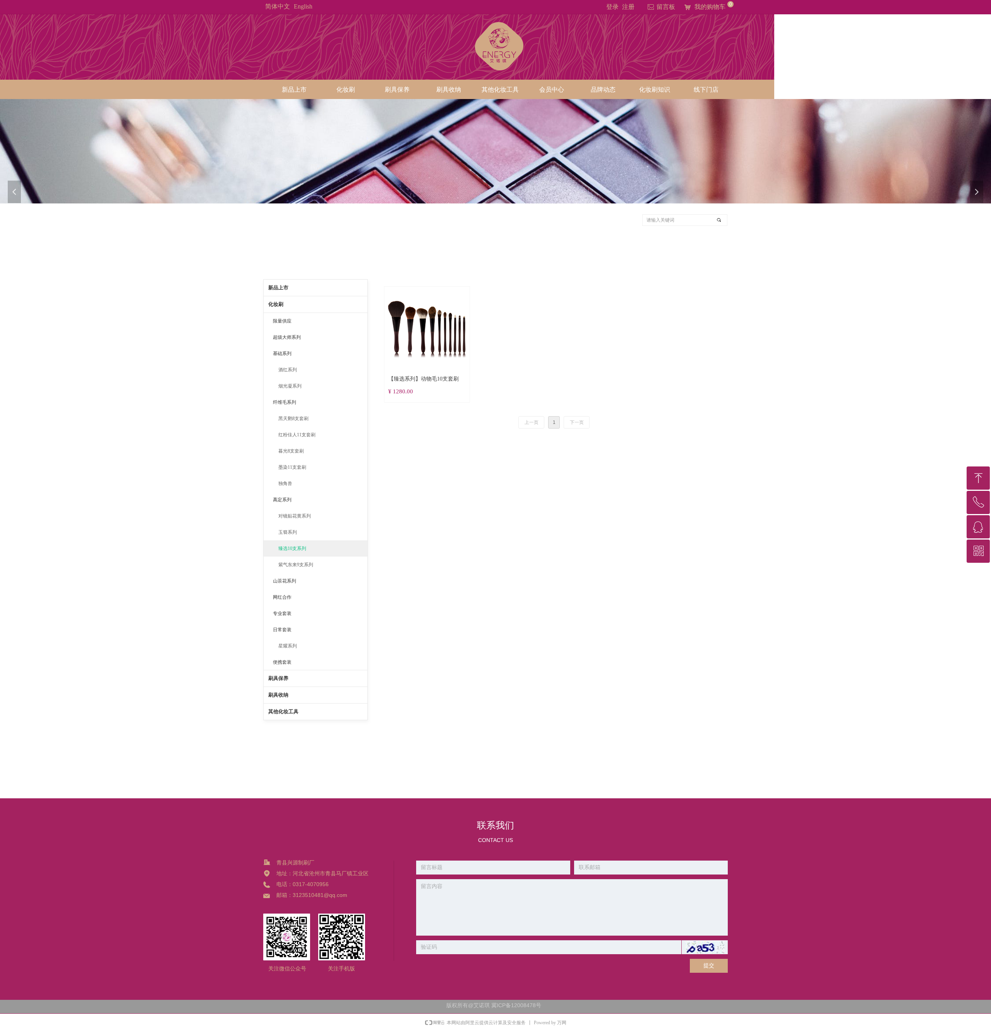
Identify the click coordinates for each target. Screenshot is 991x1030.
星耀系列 (287, 646)
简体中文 (277, 6)
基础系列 (282, 353)
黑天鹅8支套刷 (293, 418)
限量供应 (282, 321)
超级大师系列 (287, 337)
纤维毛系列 (284, 402)
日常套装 (282, 629)
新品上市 (294, 89)
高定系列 (282, 499)
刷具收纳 (448, 89)
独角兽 (285, 483)
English (303, 6)
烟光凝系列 (290, 386)
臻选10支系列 (292, 548)
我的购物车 (709, 7)
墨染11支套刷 (292, 467)
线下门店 (706, 89)
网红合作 (282, 597)
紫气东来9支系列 (295, 564)
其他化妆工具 (500, 89)
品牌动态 (603, 89)
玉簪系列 (287, 532)
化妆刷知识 (654, 89)
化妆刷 (345, 89)
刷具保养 (397, 89)
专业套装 (282, 613)
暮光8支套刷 (291, 451)
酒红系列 (287, 369)
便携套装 (282, 662)
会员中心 (551, 89)
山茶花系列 (284, 581)
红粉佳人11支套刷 (296, 434)
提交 (708, 966)
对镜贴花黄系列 (294, 516)
